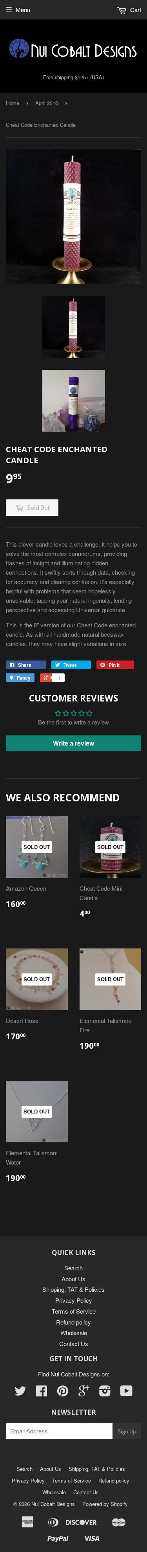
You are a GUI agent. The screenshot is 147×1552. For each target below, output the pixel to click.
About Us (73, 1279)
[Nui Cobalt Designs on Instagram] (105, 1393)
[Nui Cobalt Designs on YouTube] (126, 1393)
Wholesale (73, 1332)
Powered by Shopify (105, 1504)
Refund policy (73, 1322)
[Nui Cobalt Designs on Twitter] (20, 1393)
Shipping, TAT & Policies (73, 1289)
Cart (135, 9)
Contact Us (73, 1343)
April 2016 (46, 103)
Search (73, 1268)
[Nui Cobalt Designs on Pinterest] (63, 1393)
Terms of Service (74, 1311)
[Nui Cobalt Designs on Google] (84, 1393)
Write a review (73, 743)
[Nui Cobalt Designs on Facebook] (41, 1393)
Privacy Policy (73, 1300)
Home (12, 103)
